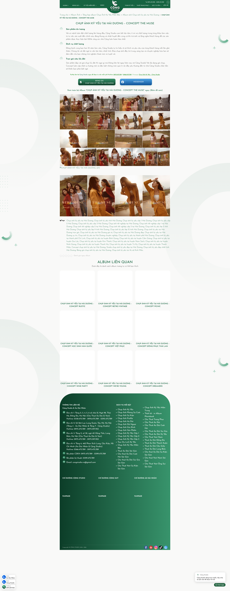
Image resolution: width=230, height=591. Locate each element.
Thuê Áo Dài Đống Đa (155, 440)
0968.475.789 (127, 74)
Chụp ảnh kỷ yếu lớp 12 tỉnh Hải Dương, (127, 230)
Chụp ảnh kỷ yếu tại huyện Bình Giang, (102, 238)
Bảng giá (75, 5)
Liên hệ (165, 5)
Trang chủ (64, 15)
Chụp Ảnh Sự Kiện (126, 415)
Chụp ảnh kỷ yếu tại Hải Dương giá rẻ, (96, 232)
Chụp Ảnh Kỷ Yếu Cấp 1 (128, 433)
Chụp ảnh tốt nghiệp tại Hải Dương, (124, 224)
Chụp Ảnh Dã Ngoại (127, 424)
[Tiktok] (161, 547)
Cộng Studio (83, 74)
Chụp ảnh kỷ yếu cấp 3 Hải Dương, (93, 224)
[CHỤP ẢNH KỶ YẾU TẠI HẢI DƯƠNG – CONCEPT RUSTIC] (77, 286)
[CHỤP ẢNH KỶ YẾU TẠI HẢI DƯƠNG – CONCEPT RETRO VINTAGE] (115, 286)
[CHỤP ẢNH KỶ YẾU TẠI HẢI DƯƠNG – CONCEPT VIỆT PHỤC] (115, 325)
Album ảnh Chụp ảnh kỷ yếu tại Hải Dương (141, 15)
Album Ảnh (75, 15)
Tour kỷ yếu (129, 5)
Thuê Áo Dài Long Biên (155, 449)
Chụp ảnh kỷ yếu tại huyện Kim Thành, (96, 241)
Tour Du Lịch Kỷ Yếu (127, 442)
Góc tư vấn (156, 5)
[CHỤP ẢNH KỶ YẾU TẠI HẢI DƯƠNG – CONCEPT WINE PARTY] (77, 365)
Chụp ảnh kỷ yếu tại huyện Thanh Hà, (93, 244)
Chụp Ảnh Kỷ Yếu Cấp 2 (128, 436)
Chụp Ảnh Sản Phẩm (127, 430)
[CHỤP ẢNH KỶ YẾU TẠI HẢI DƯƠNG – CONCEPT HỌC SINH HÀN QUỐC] (77, 325)
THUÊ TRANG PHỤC (143, 5)
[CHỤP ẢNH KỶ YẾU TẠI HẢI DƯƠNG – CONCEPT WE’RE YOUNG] (115, 365)
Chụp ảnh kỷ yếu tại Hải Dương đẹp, (129, 232)
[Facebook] (146, 547)
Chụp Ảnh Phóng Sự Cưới (129, 413)
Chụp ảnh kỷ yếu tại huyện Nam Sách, (129, 241)
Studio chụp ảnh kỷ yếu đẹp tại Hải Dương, (124, 247)
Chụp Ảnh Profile (125, 418)
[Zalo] (166, 547)
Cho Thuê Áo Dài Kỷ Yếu (156, 434)
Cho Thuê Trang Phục (154, 419)
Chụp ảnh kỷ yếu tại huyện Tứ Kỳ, (124, 244)
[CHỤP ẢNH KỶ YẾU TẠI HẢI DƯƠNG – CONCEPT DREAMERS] (152, 365)
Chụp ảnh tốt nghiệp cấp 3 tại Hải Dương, (127, 227)
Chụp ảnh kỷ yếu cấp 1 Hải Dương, (138, 221)
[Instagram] (156, 547)
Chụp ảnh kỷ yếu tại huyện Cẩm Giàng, (136, 238)
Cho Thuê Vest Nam (154, 437)
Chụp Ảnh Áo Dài (125, 421)
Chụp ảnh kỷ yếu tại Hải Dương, (80, 221)
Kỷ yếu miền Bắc (89, 5)
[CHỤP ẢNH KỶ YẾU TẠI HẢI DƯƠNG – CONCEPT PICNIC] (152, 286)
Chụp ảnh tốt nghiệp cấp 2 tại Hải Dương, (91, 227)
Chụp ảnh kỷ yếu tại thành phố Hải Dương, (137, 235)
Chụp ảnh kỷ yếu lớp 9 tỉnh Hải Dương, (93, 230)
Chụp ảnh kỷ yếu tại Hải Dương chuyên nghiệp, (98, 235)
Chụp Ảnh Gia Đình (126, 427)
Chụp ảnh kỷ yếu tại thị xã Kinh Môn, (127, 250)
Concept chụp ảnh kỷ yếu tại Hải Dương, (89, 247)
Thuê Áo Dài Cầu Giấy (155, 446)
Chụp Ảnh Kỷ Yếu (125, 410)
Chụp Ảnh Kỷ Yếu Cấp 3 (128, 439)
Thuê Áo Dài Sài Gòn (127, 451)
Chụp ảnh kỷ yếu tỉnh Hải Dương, (108, 221)
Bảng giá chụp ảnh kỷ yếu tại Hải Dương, (94, 250)
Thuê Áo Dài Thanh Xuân (156, 443)
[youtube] (151, 547)
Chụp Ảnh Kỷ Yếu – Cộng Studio (149, 74)
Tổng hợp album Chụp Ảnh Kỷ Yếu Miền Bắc (101, 15)
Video (102, 5)
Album (65, 5)
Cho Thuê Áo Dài (152, 422)
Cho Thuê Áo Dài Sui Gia (156, 431)
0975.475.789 (117, 74)
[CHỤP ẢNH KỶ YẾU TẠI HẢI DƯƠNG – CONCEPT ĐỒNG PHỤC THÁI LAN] (152, 325)
